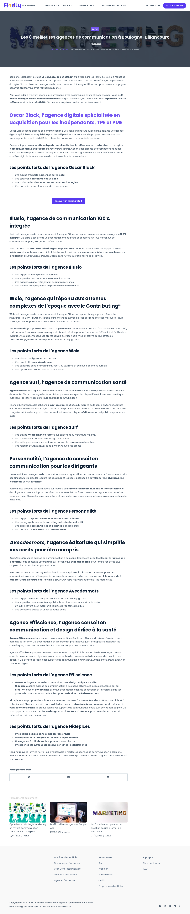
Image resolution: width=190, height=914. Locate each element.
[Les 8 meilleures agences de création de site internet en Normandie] (109, 812)
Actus (95, 29)
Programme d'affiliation (111, 886)
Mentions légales (18, 906)
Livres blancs (105, 874)
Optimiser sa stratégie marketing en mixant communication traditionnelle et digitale (27, 828)
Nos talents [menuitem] (28, 5)
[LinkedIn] (107, 777)
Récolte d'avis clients (65, 874)
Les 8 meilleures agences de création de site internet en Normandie (106, 828)
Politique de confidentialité (43, 906)
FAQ (145, 868)
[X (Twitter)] (68, 777)
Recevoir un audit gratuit (68, 201)
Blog (100, 863)
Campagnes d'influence (67, 863)
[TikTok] (179, 906)
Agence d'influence (64, 880)
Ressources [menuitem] (85, 5)
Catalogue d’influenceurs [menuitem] (57, 5)
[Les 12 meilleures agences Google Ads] (68, 812)
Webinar (103, 868)
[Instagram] (170, 906)
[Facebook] (29, 777)
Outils (101, 880)
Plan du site (65, 906)
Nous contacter (174, 5)
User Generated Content (67, 868)
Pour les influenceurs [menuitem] (114, 5)
